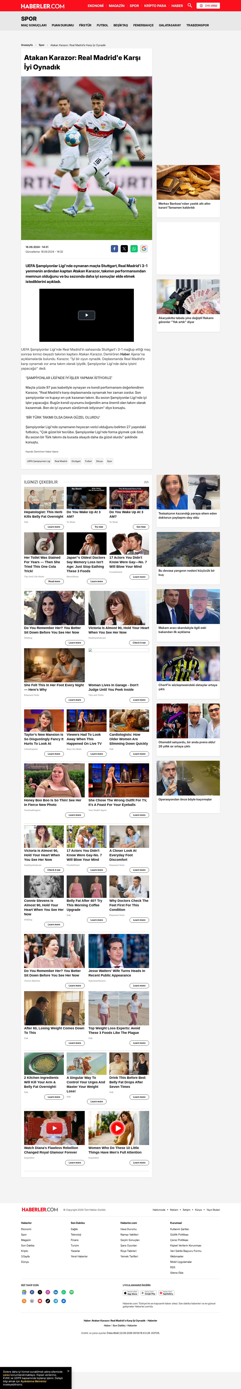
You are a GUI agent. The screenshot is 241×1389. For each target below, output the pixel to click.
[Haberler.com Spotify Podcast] (72, 1292)
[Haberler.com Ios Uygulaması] (131, 1293)
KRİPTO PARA (155, 6)
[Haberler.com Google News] (24, 1292)
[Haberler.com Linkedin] (56, 1292)
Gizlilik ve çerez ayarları (93, 1332)
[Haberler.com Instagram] (48, 1292)
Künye (198, 1209)
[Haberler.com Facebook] (32, 1292)
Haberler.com (128, 1222)
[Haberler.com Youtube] (40, 1301)
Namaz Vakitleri (129, 1234)
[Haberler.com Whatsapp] (64, 1292)
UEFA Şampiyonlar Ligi (38, 461)
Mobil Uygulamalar (181, 1261)
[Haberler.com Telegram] (56, 1301)
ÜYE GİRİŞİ (211, 5)
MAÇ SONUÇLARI (34, 25)
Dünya (99, 461)
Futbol (88, 461)
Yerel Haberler (79, 1256)
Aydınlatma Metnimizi (33, 1381)
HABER (177, 6)
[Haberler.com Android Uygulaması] (149, 1293)
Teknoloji (76, 1234)
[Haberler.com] (40, 1210)
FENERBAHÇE (143, 25)
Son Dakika (27, 1245)
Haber (107, 1325)
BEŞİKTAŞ (121, 25)
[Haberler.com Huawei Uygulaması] (167, 1293)
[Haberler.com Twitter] (40, 1292)
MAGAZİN (116, 6)
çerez (6, 1374)
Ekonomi (26, 1229)
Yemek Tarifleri (129, 1256)
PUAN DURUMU (63, 25)
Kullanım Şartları (179, 1229)
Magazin (26, 1240)
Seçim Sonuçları (130, 1240)
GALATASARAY (170, 25)
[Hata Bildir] (113, 1332)
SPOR (134, 6)
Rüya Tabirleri (128, 1250)
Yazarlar (75, 1250)
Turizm (75, 1245)
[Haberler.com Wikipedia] (32, 1301)
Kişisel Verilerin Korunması (185, 1245)
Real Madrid (61, 461)
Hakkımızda (159, 1209)
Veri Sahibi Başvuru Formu (185, 1250)
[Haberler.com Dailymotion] (64, 1301)
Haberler (26, 1222)
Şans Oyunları (128, 1245)
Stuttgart (76, 461)
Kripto (24, 1250)
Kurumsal (176, 1222)
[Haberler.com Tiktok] (48, 1301)
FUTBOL (102, 25)
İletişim (186, 1209)
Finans (75, 1240)
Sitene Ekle (176, 1272)
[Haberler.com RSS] (24, 1301)
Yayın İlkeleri (213, 1209)
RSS (172, 1267)
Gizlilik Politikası (179, 1234)
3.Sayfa (25, 1256)
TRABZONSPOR (197, 25)
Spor (41, 44)
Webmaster (177, 1256)
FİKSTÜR (85, 25)
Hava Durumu (128, 1229)
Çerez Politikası (179, 1240)
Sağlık (74, 1229)
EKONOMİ (96, 6)
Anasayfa (27, 44)
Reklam (174, 1209)
